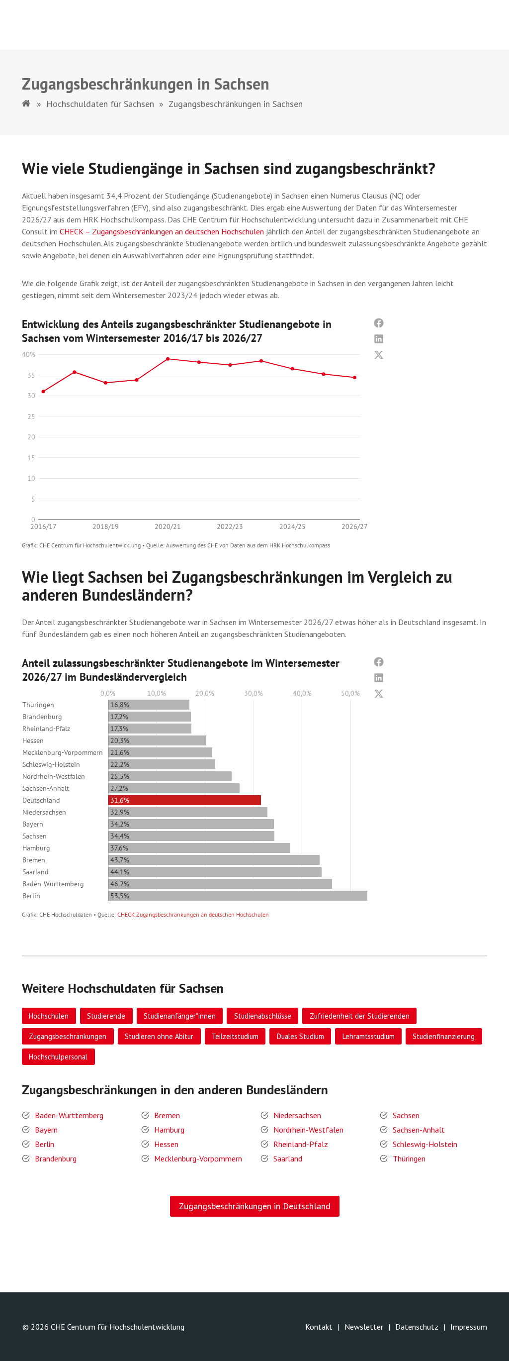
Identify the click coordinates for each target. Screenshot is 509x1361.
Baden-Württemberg (69, 1115)
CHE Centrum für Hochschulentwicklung (117, 1327)
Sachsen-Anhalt (419, 1130)
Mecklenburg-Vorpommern (198, 1158)
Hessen (166, 1144)
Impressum (468, 1327)
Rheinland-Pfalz (300, 1144)
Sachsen (406, 1115)
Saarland (287, 1158)
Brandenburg (56, 1158)
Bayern (46, 1130)
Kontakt (319, 1327)
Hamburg (169, 1130)
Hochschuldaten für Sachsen (100, 103)
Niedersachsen (297, 1115)
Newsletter (363, 1327)
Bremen (167, 1115)
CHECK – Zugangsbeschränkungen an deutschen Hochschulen (162, 231)
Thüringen (409, 1158)
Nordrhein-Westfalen (308, 1130)
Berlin (44, 1144)
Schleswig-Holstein (425, 1144)
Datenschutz (416, 1327)
